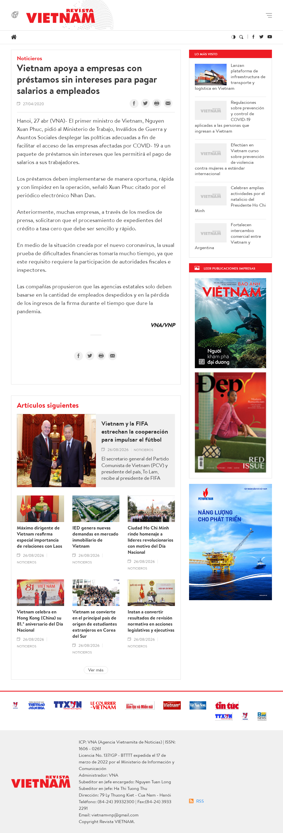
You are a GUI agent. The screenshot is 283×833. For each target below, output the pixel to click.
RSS (200, 801)
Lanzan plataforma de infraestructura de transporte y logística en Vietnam (230, 76)
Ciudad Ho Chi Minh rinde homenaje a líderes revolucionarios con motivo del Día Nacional (150, 540)
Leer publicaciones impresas (229, 268)
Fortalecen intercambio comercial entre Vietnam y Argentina (228, 236)
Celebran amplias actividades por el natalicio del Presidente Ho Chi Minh (230, 199)
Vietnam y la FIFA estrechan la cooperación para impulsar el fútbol (134, 431)
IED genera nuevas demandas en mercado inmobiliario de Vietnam (95, 537)
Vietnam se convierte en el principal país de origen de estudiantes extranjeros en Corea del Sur (94, 624)
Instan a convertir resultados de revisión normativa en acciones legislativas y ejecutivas (151, 621)
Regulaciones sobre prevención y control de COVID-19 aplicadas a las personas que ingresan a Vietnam (229, 116)
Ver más (96, 670)
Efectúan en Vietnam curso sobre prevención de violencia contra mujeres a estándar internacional (229, 159)
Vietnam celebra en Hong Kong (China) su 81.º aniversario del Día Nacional (40, 621)
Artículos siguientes (48, 404)
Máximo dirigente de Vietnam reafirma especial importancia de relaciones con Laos (39, 537)
